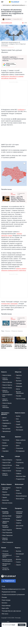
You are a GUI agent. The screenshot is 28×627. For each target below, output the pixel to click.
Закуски (18, 564)
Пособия (18, 396)
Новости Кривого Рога (7, 395)
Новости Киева (6, 375)
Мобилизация (19, 484)
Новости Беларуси (5, 474)
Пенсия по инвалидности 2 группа (7, 555)
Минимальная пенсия (6, 564)
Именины (19, 528)
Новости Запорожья (5, 391)
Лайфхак (18, 473)
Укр (26, 1)
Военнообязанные (21, 496)
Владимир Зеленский (5, 512)
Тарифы (4, 426)
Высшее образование (20, 392)
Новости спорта (20, 412)
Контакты (4, 602)
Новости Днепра (7, 382)
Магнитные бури (21, 476)
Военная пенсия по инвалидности (7, 560)
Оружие (4, 497)
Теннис (18, 421)
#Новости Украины (17, 331)
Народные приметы (19, 516)
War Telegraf (13, 194)
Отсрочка (18, 493)
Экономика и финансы (5, 413)
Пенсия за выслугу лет (5, 568)
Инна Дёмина (8, 19)
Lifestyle (17, 456)
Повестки (19, 487)
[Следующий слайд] (26, 5)
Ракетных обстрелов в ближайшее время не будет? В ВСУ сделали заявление (18, 323)
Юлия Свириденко (7, 542)
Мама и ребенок (20, 440)
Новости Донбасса (5, 399)
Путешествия (20, 468)
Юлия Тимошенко (7, 535)
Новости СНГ (6, 468)
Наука (3, 436)
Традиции (19, 520)
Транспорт (5, 420)
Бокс (17, 419)
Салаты (18, 562)
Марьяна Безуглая (5, 538)
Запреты (18, 523)
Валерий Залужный (5, 526)
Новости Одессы (7, 385)
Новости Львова (7, 387)
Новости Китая (6, 470)
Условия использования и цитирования (13, 594)
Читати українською (6, 22)
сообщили (21, 109)
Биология (5, 445)
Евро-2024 (19, 427)
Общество (18, 372)
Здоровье (18, 436)
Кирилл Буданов (7, 530)
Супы (17, 556)
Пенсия (3, 547)
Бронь (18, 490)
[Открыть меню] (2, 2)
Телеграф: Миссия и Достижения (11, 611)
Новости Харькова (5, 378)
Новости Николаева (5, 406)
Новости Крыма (7, 403)
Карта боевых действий (6, 488)
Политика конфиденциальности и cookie (13, 589)
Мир (2, 456)
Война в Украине (6, 484)
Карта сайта (5, 608)
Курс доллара (6, 428)
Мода (17, 465)
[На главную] (14, 2)
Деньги (4, 417)
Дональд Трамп (6, 516)
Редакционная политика (9, 592)
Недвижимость (6, 423)
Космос (4, 443)
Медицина (19, 386)
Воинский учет (20, 498)
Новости (4, 372)
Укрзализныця (6, 431)
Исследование (20, 451)
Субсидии (19, 383)
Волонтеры (5, 500)
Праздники (18, 508)
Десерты (18, 559)
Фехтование (19, 430)
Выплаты (18, 380)
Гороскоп (18, 460)
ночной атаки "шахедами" (9, 303)
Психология (19, 448)
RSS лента (5, 613)
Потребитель (20, 462)
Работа (18, 378)
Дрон (3, 448)
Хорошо (21, 624)
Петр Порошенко (7, 532)
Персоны (4, 508)
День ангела (19, 525)
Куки (13, 624)
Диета (18, 445)
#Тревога (7, 331)
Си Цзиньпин (6, 518)
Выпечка (18, 551)
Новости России (7, 465)
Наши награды (6, 600)
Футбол (18, 416)
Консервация (20, 554)
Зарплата (19, 375)
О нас (3, 586)
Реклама (4, 597)
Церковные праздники (19, 512)
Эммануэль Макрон (5, 522)
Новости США (6, 462)
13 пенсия (5, 551)
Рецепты (17, 547)
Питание (18, 443)
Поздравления (20, 479)
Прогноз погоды (20, 398)
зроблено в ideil (5, 621)
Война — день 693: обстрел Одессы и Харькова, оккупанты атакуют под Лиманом (18, 199)
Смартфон (5, 451)
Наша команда (6, 605)
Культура (18, 470)
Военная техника (7, 503)
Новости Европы (7, 460)
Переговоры (6, 494)
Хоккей (18, 424)
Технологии (5, 440)
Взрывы (4, 492)
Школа (18, 389)
